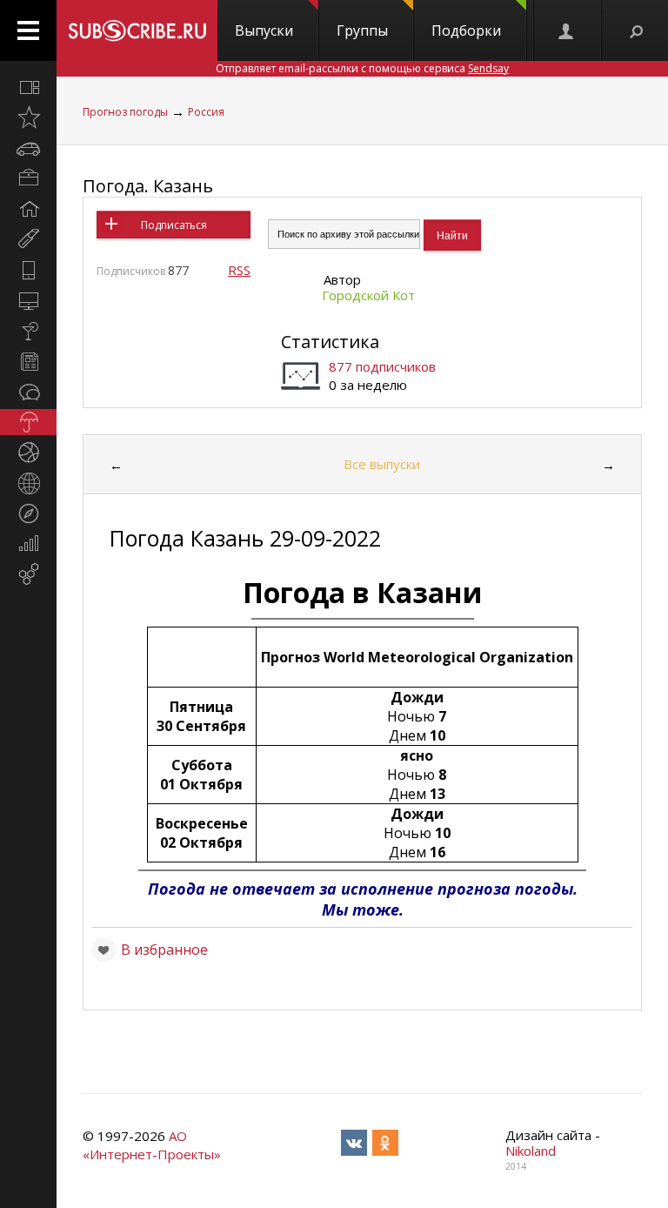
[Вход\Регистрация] (567, 30)
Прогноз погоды (125, 111)
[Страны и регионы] (28, 483)
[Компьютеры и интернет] (28, 300)
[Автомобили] (28, 148)
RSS (239, 270)
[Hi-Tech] (28, 270)
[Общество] (28, 392)
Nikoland (530, 1150)
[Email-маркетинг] (28, 574)
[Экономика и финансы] (28, 544)
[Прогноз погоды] (28, 422)
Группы (362, 30)
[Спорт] (28, 453)
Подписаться (174, 225)
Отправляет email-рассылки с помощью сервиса (362, 68)
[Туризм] (28, 513)
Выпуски (264, 30)
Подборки (466, 30)
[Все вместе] (28, 87)
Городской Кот (368, 295)
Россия (206, 111)
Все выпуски (382, 464)
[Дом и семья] (28, 209)
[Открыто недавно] (28, 117)
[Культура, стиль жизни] (28, 331)
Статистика (330, 341)
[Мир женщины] (28, 239)
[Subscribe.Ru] (137, 30)
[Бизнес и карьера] (28, 178)
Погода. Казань (148, 186)
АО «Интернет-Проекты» (152, 1145)
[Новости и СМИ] (28, 361)
